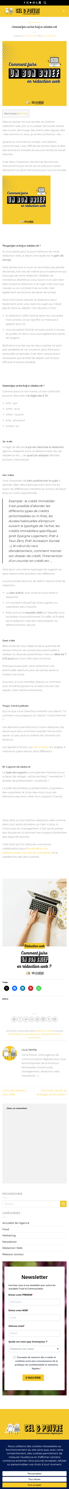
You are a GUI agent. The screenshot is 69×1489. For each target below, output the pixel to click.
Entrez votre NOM (18, 1310)
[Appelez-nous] (37, 3)
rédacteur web (21, 1034)
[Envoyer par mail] (31, 1019)
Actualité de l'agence (15, 1223)
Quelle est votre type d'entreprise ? (28, 1341)
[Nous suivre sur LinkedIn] (40, 3)
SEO (38, 1037)
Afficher (22, 113)
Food (5, 1229)
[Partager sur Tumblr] (49, 1019)
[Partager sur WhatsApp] (14, 1019)
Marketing (9, 1235)
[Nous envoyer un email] (34, 3)
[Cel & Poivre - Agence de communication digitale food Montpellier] (27, 11)
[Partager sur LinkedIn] (43, 1019)
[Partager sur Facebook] (20, 1019)
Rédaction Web (34, 23)
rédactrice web (37, 1034)
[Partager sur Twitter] (25, 1019)
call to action (41, 747)
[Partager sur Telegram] (54, 1019)
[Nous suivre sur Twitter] (30, 3)
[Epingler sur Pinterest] (37, 1019)
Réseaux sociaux (13, 1254)
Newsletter (9, 1241)
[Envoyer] (63, 1204)
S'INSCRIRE (33, 1377)
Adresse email (16, 1326)
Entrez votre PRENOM (20, 1294)
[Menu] (63, 11)
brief (10, 1034)
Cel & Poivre (49, 36)
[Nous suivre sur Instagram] (27, 3)
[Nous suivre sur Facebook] (24, 3)
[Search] (45, 2)
